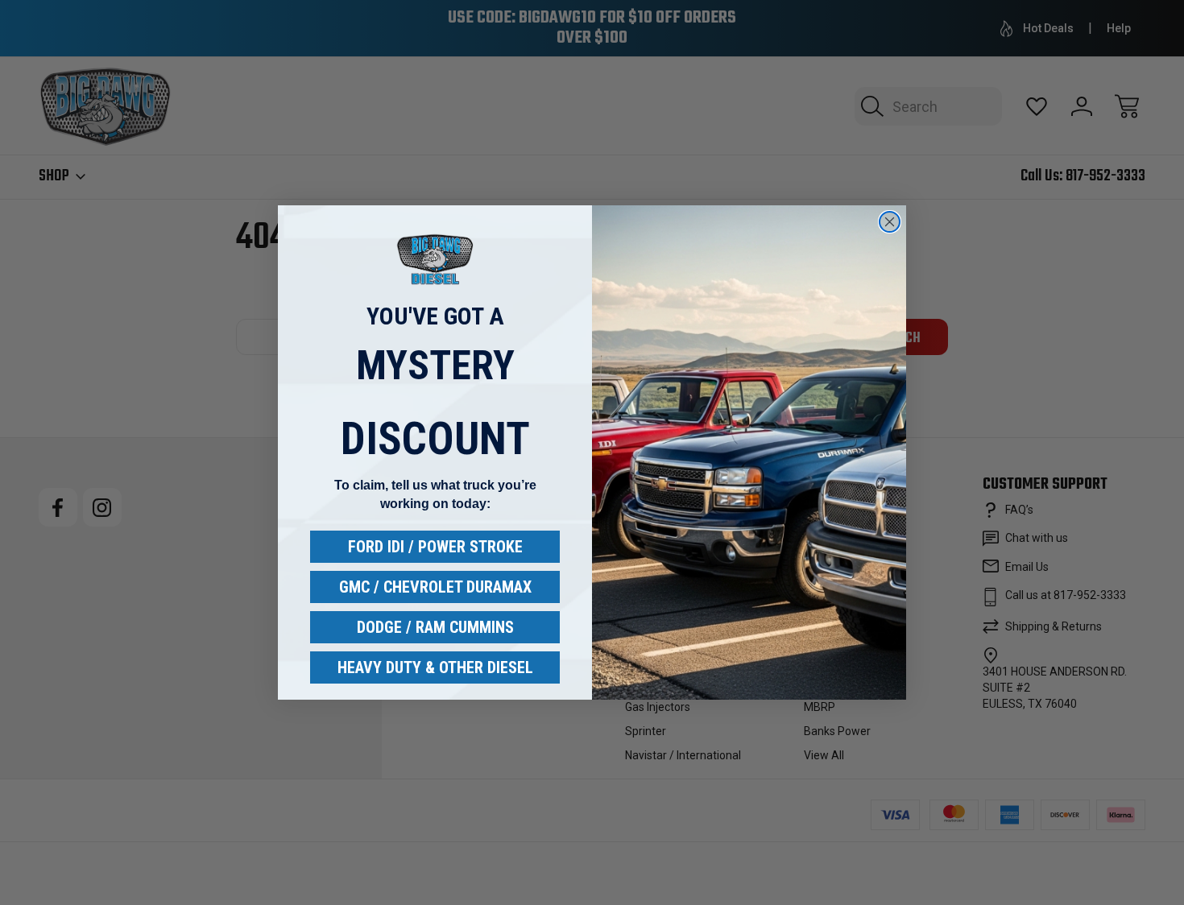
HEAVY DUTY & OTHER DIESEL (435, 667)
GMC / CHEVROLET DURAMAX (435, 587)
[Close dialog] (890, 222)
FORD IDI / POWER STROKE (435, 546)
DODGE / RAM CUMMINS (435, 627)
